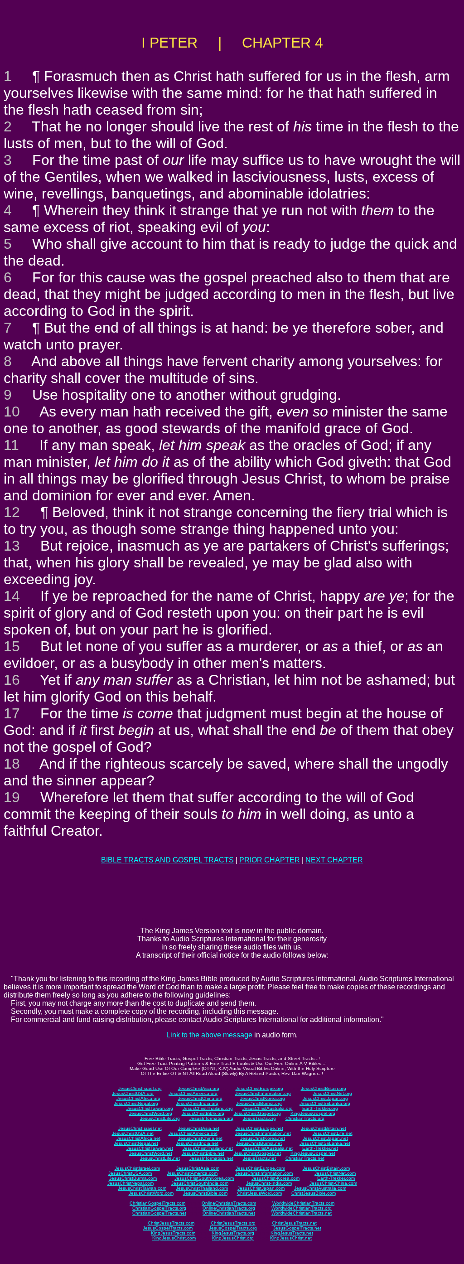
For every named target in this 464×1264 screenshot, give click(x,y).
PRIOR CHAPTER (269, 860)
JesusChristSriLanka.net (325, 1143)
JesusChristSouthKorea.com (204, 1178)
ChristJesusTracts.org (233, 1222)
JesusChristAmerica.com (192, 1173)
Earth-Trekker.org (320, 1108)
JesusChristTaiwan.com (142, 1188)
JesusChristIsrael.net (140, 1128)
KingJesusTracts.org (233, 1232)
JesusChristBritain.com (326, 1168)
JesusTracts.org (259, 1118)
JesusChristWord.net (150, 1153)
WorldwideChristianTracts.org (301, 1208)
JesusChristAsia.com (197, 1168)
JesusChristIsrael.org (140, 1088)
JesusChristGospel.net (257, 1153)
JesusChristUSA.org (133, 1093)
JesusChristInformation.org (263, 1093)
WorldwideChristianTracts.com (303, 1203)
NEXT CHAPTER (334, 860)
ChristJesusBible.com (313, 1193)
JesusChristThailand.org (208, 1108)
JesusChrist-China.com (333, 1183)
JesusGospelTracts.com (168, 1227)
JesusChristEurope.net (259, 1128)
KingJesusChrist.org (233, 1237)
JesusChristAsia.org (198, 1088)
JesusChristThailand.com (202, 1188)
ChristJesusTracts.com (171, 1222)
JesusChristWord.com (151, 1193)
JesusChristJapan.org (325, 1098)
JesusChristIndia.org (197, 1103)
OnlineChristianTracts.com (229, 1203)
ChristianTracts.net (304, 1158)
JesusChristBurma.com (133, 1178)
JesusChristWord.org (150, 1113)
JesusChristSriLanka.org (325, 1103)
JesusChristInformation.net (263, 1133)
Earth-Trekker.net (320, 1148)
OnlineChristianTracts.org (229, 1208)
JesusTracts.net (259, 1158)
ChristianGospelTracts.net (159, 1213)
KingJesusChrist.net (291, 1237)
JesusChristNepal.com (130, 1183)
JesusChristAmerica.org (193, 1093)
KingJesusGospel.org (312, 1113)
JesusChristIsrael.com (137, 1168)
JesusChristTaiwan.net (149, 1148)
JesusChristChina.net (200, 1138)
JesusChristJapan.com (261, 1188)
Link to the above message (209, 1035)
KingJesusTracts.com (173, 1232)
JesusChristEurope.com (260, 1168)
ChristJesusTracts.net (294, 1222)
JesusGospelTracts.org (233, 1227)
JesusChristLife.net (333, 1133)
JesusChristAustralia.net (267, 1148)
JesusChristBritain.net (323, 1128)
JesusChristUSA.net (133, 1133)
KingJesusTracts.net (292, 1232)
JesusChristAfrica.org (138, 1098)
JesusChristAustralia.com (320, 1188)
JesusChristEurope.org (259, 1088)
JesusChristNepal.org (136, 1103)
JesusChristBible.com (205, 1193)
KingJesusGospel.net (312, 1153)
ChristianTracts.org (304, 1118)
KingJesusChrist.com (174, 1237)
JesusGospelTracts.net (297, 1227)
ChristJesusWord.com (259, 1193)
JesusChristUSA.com (130, 1173)
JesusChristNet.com (335, 1173)
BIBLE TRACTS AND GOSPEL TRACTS (167, 860)
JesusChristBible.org (203, 1113)
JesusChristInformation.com (264, 1173)
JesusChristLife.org (160, 1118)
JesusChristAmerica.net (193, 1133)
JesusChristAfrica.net (138, 1138)
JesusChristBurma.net (259, 1143)
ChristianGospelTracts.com (157, 1203)
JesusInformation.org (211, 1118)
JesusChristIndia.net (197, 1143)
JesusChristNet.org (332, 1093)
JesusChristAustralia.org (267, 1108)
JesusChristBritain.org (323, 1088)
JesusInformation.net (211, 1158)
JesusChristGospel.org (257, 1113)
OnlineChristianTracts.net (229, 1213)
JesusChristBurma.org (259, 1103)
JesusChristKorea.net (262, 1138)
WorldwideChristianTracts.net (301, 1213)
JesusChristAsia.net (198, 1128)
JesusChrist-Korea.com (275, 1178)
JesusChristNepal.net (136, 1143)
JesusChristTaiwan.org (149, 1108)
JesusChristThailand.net (208, 1148)
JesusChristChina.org (200, 1098)
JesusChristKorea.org (262, 1098)
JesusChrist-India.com (269, 1183)
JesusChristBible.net (203, 1153)
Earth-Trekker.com (336, 1178)
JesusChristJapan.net (325, 1138)
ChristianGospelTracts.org (159, 1208)
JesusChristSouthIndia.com (199, 1183)
